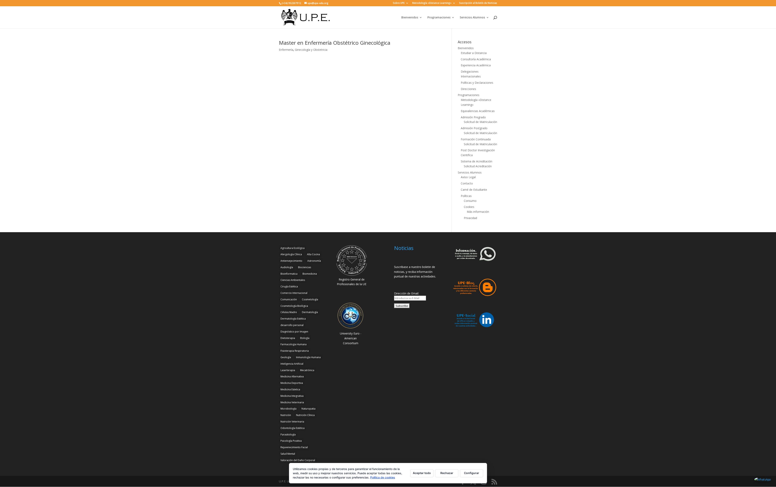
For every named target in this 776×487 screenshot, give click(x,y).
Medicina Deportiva (291, 383)
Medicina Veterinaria (292, 402)
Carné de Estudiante (474, 190)
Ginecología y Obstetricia (311, 50)
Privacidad (470, 218)
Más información (478, 212)
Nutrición (285, 415)
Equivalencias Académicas (478, 111)
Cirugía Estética (289, 286)
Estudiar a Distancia (474, 53)
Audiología (286, 267)
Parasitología (288, 434)
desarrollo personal (292, 325)
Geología (285, 357)
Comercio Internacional (293, 293)
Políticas (466, 196)
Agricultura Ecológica (292, 248)
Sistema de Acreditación (476, 161)
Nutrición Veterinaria (292, 421)
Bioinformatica (288, 273)
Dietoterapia (287, 338)
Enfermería (286, 50)
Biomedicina (310, 273)
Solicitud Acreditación (478, 166)
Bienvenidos (409, 17)
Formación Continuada (476, 139)
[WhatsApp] (762, 479)
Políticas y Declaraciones (477, 83)
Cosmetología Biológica (294, 306)
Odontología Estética (292, 428)
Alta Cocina (313, 254)
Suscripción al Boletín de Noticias (478, 3)
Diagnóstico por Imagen (294, 331)
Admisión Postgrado (474, 128)
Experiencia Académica (476, 65)
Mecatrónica (307, 370)
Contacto (467, 183)
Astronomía (314, 261)
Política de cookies (382, 477)
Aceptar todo (422, 473)
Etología (304, 338)
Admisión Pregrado (473, 117)
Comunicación (288, 299)
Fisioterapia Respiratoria (294, 351)
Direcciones (468, 89)
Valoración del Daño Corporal (297, 460)
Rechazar (446, 473)
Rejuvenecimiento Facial (294, 447)
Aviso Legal (468, 177)
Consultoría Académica (476, 59)
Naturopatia (308, 408)
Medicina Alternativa (292, 376)
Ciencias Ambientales (292, 280)
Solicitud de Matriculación (480, 122)
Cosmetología (310, 299)
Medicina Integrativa (292, 396)
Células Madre (288, 312)
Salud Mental (287, 453)
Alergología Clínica (291, 254)
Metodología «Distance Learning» (431, 3)
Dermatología (310, 312)
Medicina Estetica (290, 389)
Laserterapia (287, 370)
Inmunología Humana (308, 357)
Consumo (470, 201)
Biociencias (304, 267)
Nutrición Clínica (305, 415)
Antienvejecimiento (291, 261)
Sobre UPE (399, 3)
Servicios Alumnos (472, 17)
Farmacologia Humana (293, 344)
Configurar (471, 473)
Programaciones (438, 17)
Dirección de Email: (406, 293)
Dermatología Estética (293, 318)
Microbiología (288, 408)
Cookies (469, 207)
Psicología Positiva (291, 441)
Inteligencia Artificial (291, 363)
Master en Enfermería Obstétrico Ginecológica (334, 42)
